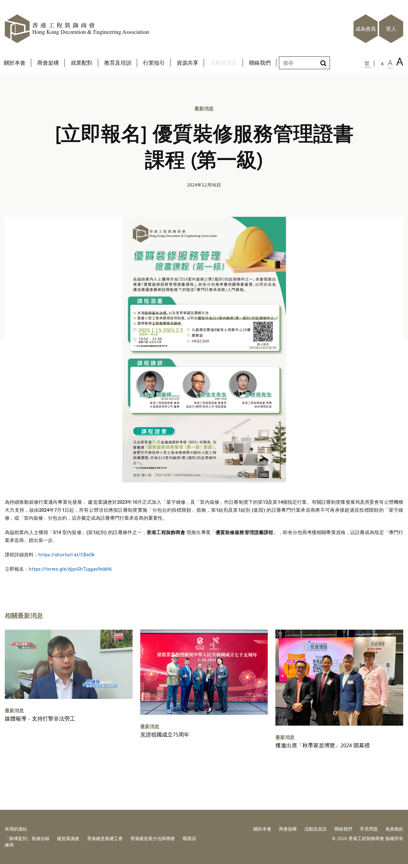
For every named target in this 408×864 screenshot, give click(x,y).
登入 (391, 28)
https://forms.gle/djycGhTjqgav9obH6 (70, 569)
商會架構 (288, 829)
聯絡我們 (343, 829)
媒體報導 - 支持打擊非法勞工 (40, 718)
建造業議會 (68, 838)
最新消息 (204, 108)
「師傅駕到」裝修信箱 (27, 838)
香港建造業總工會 (105, 838)
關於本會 (262, 829)
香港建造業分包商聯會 (152, 838)
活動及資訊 (315, 829)
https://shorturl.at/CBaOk (66, 555)
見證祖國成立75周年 (164, 734)
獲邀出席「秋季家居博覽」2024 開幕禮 (322, 745)
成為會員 (365, 28)
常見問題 (369, 829)
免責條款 (394, 829)
